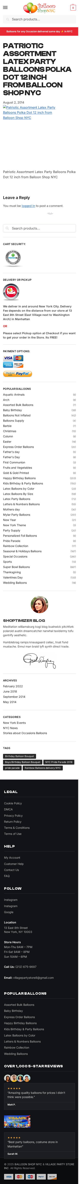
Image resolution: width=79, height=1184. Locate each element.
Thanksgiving (12, 572)
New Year (9, 520)
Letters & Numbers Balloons (21, 504)
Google (8, 912)
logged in (28, 206)
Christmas (9, 431)
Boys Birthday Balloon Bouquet (22, 762)
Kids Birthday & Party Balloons (23, 483)
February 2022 (13, 686)
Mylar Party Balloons (16, 514)
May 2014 (9, 702)
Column (8, 436)
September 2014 (14, 696)
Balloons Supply (13, 420)
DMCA (8, 809)
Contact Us (11, 870)
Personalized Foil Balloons (20, 535)
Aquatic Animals (14, 394)
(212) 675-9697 (25, 966)
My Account (12, 857)
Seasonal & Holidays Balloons (22, 551)
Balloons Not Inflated (17, 415)
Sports (7, 561)
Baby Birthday (12, 410)
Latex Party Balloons (16, 499)
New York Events (14, 722)
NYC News (10, 728)
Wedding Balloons (15, 582)
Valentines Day (13, 577)
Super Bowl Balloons (16, 567)
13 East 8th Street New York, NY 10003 (18, 930)
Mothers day (11, 509)
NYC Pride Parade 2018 (58, 762)
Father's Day (11, 457)
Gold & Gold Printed (16, 473)
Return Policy (12, 821)
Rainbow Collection (15, 546)
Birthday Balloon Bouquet (19, 756)
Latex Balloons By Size (18, 494)
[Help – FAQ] (39, 292)
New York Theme (14, 525)
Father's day (11, 452)
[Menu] (9, 8)
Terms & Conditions (17, 827)
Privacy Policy (13, 815)
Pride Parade (11, 541)
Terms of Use (12, 833)
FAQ (7, 876)
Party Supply (11, 530)
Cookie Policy (13, 803)
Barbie (7, 425)
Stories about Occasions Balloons (25, 733)
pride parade (12, 767)
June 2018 (10, 691)
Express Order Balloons (18, 446)
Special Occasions (15, 556)
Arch (6, 399)
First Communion (14, 462)
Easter (7, 441)
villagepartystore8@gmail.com (33, 977)
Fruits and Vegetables (17, 467)
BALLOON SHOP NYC (28, 1164)
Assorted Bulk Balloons (18, 405)
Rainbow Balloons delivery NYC (43, 767)
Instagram (10, 899)
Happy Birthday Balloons (19, 478)
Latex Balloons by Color (18, 488)
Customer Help (14, 863)
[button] (72, 7)
